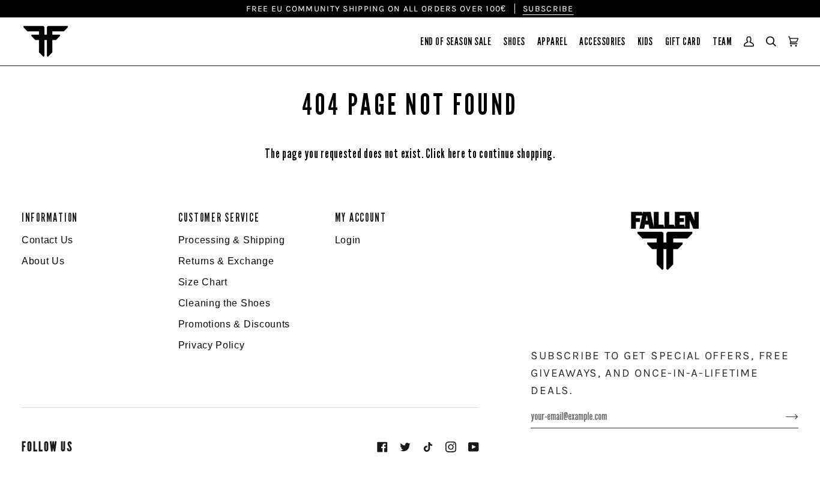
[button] (455, 41)
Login (348, 240)
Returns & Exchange (226, 261)
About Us (43, 261)
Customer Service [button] (219, 218)
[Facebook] (382, 447)
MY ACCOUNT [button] (361, 218)
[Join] (782, 416)
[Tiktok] (428, 447)
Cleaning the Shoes (224, 303)
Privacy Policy (211, 345)
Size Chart (203, 282)
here (457, 154)
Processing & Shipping (231, 240)
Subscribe (548, 9)
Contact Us (47, 240)
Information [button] (50, 218)
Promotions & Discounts (234, 324)
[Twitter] (405, 447)
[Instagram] (450, 447)
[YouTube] (473, 447)
